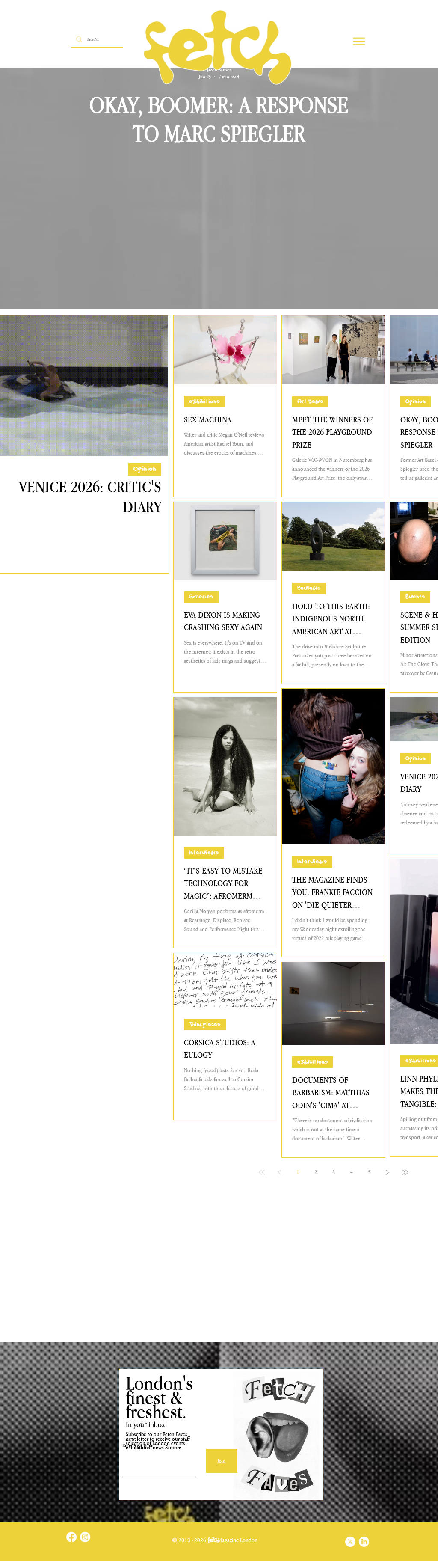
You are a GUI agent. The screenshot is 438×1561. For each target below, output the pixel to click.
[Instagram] (85, 1537)
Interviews (204, 853)
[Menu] (359, 41)
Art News (310, 402)
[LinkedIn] (364, 1542)
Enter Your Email (138, 1445)
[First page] (261, 1172)
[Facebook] (71, 1537)
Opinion (144, 469)
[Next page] (387, 1172)
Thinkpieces (205, 1024)
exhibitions (204, 402)
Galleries (201, 597)
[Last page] (405, 1172)
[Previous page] (279, 1172)
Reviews (309, 588)
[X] (350, 1542)
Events (415, 597)
